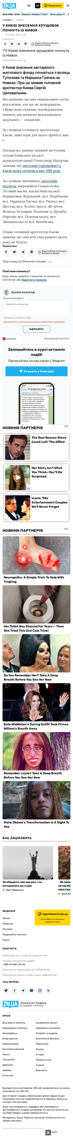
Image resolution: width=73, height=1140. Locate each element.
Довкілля (8, 1064)
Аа (37, 5)
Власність (41, 1070)
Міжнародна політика (15, 1028)
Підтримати (54, 5)
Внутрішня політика (14, 1022)
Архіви (6, 918)
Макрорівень (10, 1033)
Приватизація (11, 1043)
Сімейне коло (43, 1059)
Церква (7, 1070)
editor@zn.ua (49, 975)
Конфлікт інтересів (46, 1033)
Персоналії (42, 1043)
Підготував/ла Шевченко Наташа (24, 261)
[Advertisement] (25, 1135)
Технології (8, 1059)
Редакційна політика (14, 934)
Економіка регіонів (13, 1049)
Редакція (8, 923)
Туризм (40, 1065)
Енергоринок (10, 1038)
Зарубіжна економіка (48, 1028)
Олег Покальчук (15, 890)
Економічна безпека (47, 1038)
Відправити (36, 329)
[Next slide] (67, 14)
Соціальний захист (47, 1022)
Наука (6, 1054)
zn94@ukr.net (42, 969)
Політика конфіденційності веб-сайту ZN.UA (23, 1129)
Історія (40, 1054)
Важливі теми (11, 14)
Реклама (8, 929)
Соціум (40, 1049)
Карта (6, 940)
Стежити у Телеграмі (39, 371)
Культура (8, 1075)
